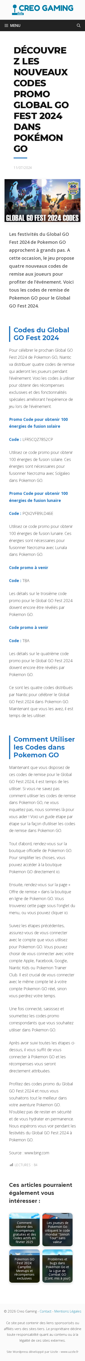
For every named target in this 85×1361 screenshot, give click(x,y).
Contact (45, 1311)
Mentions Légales (67, 1311)
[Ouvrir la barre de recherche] (78, 25)
